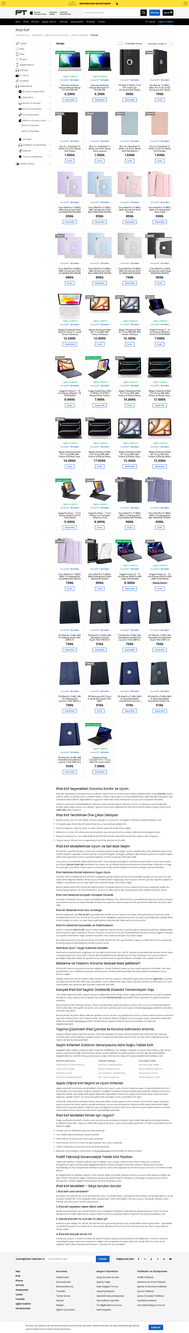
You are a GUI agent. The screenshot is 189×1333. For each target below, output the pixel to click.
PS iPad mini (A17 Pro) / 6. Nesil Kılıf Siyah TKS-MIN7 (100, 698)
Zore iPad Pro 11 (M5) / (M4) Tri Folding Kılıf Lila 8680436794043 (69, 576)
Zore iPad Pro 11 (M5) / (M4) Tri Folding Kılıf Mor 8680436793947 (159, 515)
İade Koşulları (104, 1309)
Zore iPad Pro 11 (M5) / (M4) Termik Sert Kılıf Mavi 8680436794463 (99, 209)
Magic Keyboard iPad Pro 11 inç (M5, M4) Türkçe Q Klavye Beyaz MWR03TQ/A (129, 393)
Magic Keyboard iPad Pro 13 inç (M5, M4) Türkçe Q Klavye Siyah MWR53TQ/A (159, 393)
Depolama (28, 97)
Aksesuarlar (77, 21)
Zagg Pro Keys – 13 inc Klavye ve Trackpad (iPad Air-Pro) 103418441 (99, 515)
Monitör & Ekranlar (32, 103)
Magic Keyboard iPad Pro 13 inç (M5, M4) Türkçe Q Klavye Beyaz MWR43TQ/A (99, 454)
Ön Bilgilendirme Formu (109, 1305)
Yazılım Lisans (27, 163)
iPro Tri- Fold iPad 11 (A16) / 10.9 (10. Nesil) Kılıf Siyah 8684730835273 (70, 148)
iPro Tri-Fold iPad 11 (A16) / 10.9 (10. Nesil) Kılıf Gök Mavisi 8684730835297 (130, 148)
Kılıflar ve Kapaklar (80, 35)
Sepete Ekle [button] (70, 100)
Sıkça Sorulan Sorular (108, 1277)
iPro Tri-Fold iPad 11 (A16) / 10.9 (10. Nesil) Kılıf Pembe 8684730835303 (160, 148)
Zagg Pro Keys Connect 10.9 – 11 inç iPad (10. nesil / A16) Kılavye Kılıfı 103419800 (100, 760)
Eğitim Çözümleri (65, 1309)
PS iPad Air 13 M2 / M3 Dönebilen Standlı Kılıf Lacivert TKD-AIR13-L (129, 637)
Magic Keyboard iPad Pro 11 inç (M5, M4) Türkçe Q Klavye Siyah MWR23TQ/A (69, 454)
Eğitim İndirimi (166, 21)
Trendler (61, 1291)
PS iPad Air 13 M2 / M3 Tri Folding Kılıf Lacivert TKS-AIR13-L (70, 698)
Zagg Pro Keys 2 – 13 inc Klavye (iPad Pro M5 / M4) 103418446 (160, 576)
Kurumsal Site (63, 1282)
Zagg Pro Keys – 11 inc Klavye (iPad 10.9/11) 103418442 (69, 515)
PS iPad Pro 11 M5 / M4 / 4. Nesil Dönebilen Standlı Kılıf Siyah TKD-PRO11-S (160, 698)
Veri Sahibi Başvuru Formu (151, 1305)
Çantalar (27, 139)
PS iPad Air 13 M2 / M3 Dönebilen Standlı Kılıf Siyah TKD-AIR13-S (159, 637)
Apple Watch (49, 21)
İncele (159, 100)
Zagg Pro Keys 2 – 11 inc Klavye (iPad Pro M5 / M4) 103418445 (130, 576)
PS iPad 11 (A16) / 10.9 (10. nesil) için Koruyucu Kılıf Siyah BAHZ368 (130, 87)
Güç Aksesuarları (31, 114)
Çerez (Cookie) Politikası (150, 1296)
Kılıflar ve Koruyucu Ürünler (57, 35)
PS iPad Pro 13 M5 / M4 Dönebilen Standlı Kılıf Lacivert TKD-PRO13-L (69, 760)
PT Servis (150, 21)
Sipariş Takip (103, 1282)
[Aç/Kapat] (50, 43)
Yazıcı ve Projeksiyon (33, 156)
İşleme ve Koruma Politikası (152, 1286)
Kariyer (60, 1300)
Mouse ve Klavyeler (32, 109)
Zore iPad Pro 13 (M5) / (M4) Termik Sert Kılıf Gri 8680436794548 (129, 271)
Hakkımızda (62, 1277)
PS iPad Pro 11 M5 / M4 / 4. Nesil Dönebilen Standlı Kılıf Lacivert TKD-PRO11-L (130, 698)
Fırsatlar (90, 21)
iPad (26, 21)
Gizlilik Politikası (145, 1277)
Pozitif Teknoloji (22, 35)
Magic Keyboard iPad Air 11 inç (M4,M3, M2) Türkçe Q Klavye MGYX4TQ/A (130, 332)
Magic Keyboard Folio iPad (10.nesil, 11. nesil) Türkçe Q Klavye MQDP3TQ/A (69, 332)
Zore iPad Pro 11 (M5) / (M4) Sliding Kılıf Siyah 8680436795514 (99, 576)
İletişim (60, 1305)
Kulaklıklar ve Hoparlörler (34, 145)
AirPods (63, 21)
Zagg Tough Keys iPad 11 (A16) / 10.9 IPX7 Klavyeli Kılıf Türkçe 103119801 (99, 393)
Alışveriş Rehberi (105, 1291)
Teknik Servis (63, 1296)
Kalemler (27, 150)
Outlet (101, 21)
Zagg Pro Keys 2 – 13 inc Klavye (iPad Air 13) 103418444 (69, 393)
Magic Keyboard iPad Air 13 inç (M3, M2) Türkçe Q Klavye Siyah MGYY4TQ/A (129, 454)
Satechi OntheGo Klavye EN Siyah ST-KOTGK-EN (99, 87)
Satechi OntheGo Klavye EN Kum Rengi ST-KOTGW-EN (70, 87)
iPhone (35, 21)
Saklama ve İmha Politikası (151, 1282)
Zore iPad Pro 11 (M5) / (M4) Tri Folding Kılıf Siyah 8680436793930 (130, 515)
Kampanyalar (23, 1308)
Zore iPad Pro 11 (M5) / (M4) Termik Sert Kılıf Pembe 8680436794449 (129, 209)
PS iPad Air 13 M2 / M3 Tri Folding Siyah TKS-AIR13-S (69, 637)
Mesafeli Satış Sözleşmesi (110, 1296)
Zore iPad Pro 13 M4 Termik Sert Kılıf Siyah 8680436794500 (159, 271)
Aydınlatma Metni (146, 1300)
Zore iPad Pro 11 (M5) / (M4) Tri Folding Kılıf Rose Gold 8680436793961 (159, 209)
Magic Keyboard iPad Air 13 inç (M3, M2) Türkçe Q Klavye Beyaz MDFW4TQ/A (159, 454)
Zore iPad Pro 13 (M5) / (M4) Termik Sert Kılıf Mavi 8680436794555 (99, 271)
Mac (18, 21)
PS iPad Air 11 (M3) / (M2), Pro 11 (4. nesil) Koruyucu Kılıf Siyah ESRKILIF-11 (159, 87)
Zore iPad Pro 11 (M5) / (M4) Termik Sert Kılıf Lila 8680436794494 (69, 209)
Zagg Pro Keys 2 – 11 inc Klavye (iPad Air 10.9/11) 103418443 (159, 332)
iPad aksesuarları (103, 1151)
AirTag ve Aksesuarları (34, 91)
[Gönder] (143, 13)
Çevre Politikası (145, 1291)
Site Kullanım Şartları (108, 1300)
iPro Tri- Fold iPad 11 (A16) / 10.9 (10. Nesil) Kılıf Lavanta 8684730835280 (100, 148)
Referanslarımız (64, 1286)
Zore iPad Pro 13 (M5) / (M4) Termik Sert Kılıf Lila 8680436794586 (69, 271)
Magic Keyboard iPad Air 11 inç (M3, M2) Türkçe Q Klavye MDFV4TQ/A (100, 332)
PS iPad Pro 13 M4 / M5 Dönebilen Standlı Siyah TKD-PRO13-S (99, 637)
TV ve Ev (24, 75)
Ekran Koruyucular (30, 125)
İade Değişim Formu (107, 1286)
